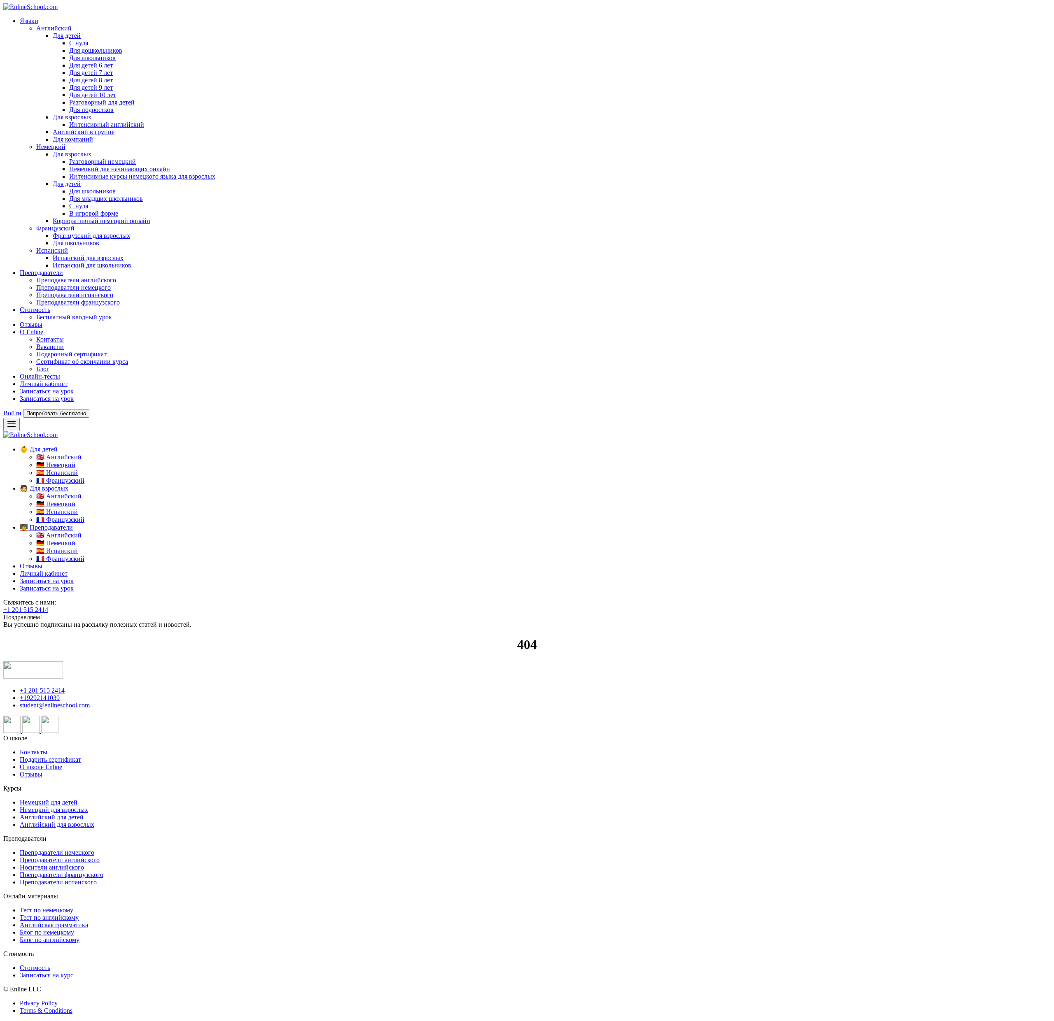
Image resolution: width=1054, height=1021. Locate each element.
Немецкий (50, 146)
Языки (29, 20)
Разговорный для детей (102, 102)
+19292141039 (40, 697)
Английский (54, 28)
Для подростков (91, 109)
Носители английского (52, 867)
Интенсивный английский (106, 124)
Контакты (50, 339)
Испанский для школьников (92, 265)
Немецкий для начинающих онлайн (119, 168)
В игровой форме (93, 213)
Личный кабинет (44, 383)
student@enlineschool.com (55, 705)
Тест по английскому (49, 917)
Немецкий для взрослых (54, 809)
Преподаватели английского (76, 280)
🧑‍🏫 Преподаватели (46, 527)
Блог (42, 368)
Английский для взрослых (57, 824)
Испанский (52, 250)
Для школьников (92, 57)
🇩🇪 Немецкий (55, 464)
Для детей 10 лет (92, 94)
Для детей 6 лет (91, 65)
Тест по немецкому (46, 910)
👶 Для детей (39, 449)
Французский (55, 228)
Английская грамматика (54, 924)
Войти (12, 412)
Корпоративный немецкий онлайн (101, 220)
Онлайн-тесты (40, 376)
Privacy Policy (39, 1003)
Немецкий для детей (48, 802)
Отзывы (31, 324)
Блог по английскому (49, 939)
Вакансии (50, 346)
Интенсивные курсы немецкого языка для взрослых (142, 176)
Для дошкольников (95, 50)
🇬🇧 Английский (59, 457)
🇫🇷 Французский (60, 480)
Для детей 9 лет (91, 87)
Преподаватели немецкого (73, 287)
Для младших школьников (106, 198)
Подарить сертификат (50, 759)
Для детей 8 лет (91, 80)
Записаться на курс (46, 975)
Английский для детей (52, 817)
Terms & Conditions (46, 1010)
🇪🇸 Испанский (57, 472)
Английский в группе (83, 131)
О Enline (31, 331)
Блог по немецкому (47, 932)
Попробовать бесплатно (56, 413)
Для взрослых (72, 117)
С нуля (78, 43)
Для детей (67, 35)
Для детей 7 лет (91, 72)
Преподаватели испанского (74, 294)
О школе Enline (41, 766)
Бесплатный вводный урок (74, 317)
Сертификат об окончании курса (82, 361)
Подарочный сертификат (71, 354)
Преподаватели (41, 272)
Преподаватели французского (78, 302)
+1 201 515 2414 (25, 609)
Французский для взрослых (91, 235)
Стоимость (35, 309)
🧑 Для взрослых (44, 488)
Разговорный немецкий (102, 161)
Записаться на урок (47, 391)
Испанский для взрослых (88, 257)
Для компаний (73, 139)
